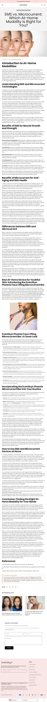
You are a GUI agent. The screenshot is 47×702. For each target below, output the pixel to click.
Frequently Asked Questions (35, 674)
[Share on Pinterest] (13, 587)
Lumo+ (24, 578)
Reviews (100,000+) (33, 685)
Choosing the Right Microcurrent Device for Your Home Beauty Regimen (34, 613)
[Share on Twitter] (10, 587)
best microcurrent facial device (23, 10)
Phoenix (32, 577)
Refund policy (32, 680)
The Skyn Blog (32, 682)
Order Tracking (32, 664)
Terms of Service (8, 629)
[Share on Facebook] (7, 587)
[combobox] (16, 700)
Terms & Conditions (33, 672)
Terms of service (32, 677)
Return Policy (31, 667)
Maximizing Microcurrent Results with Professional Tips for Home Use (12, 614)
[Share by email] (16, 587)
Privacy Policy (34, 628)
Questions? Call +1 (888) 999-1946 (23, 1)
